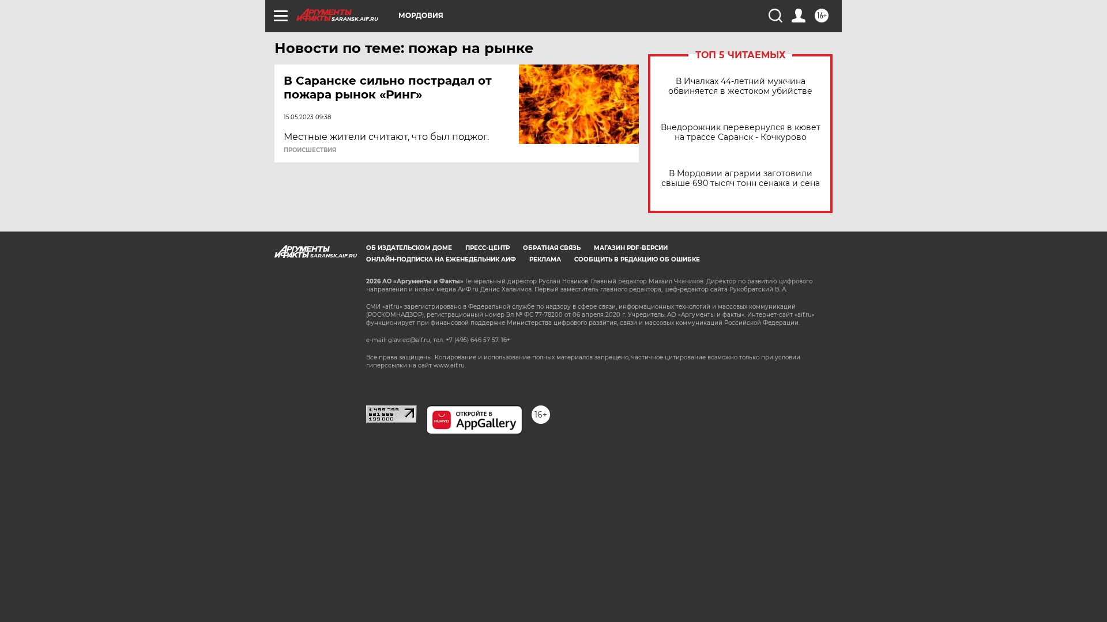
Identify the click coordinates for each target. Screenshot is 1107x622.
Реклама (545, 259)
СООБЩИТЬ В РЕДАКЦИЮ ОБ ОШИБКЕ (637, 259)
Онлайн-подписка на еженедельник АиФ (441, 259)
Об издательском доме (409, 248)
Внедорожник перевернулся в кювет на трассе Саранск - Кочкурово (740, 132)
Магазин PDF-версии (631, 248)
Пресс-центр (487, 248)
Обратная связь (552, 248)
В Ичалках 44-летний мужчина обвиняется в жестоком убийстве (740, 86)
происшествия (310, 150)
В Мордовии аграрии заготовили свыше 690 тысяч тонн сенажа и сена (740, 178)
